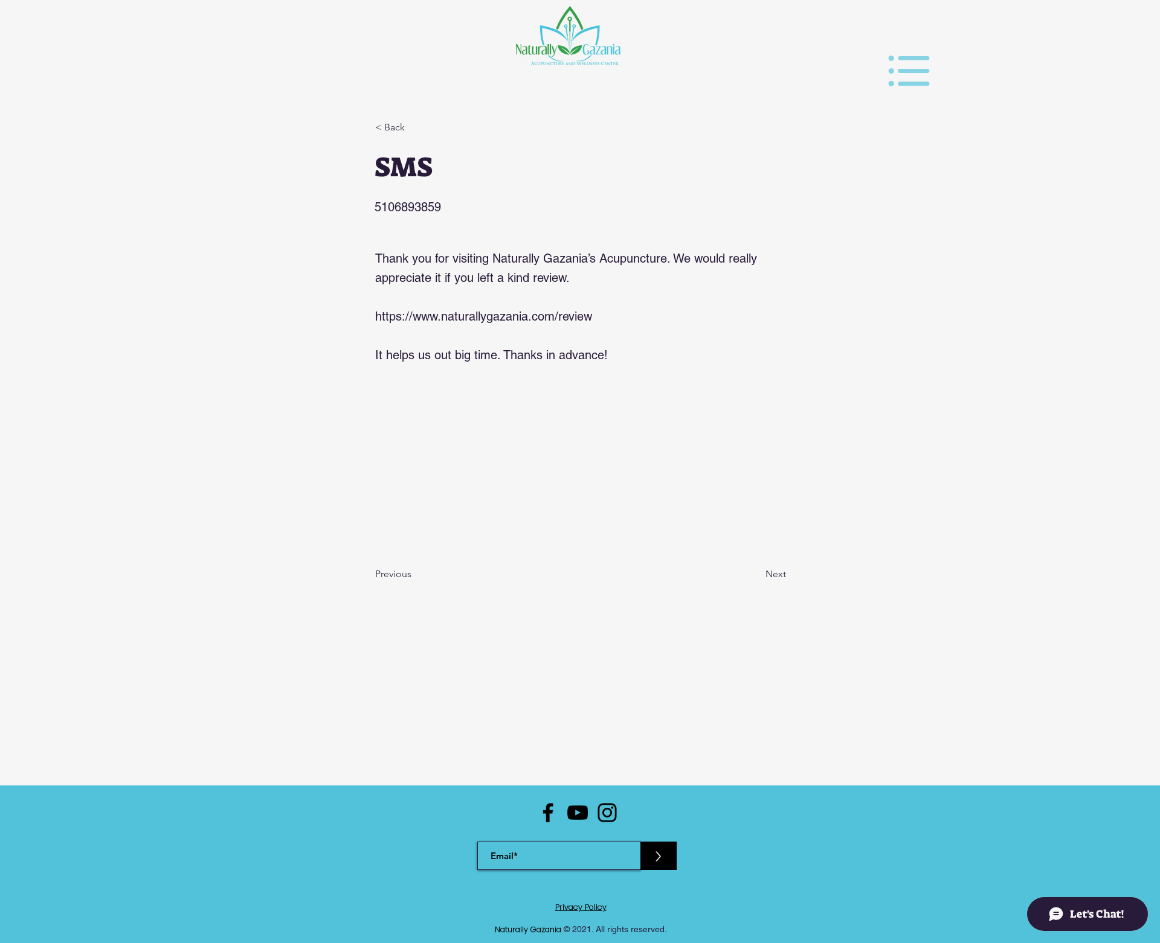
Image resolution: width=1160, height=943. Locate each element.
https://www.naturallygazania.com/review (483, 316)
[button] (909, 71)
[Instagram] (607, 812)
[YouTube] (577, 812)
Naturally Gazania (529, 929)
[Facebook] (548, 812)
